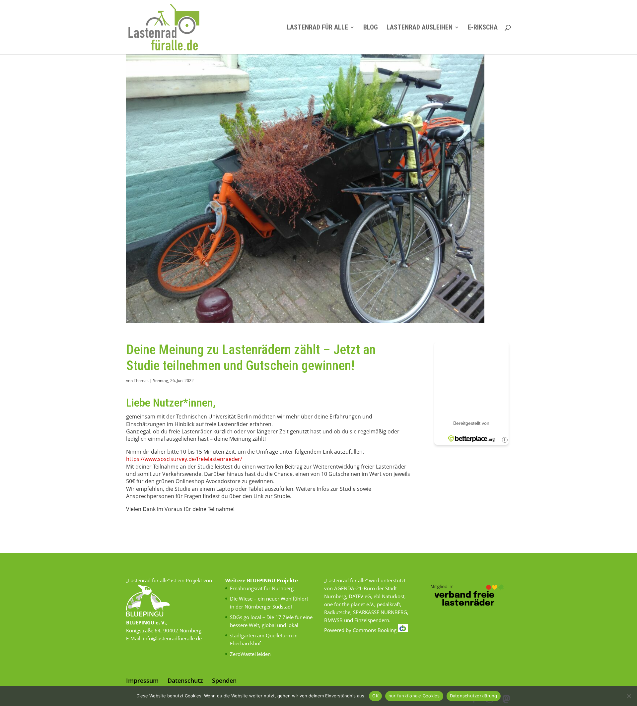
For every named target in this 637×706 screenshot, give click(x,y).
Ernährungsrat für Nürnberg (262, 588)
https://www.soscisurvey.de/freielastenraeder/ (184, 459)
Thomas (141, 380)
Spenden (224, 680)
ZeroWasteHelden (250, 654)
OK (375, 695)
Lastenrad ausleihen (420, 28)
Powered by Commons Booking (361, 630)
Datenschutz (185, 680)
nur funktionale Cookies (414, 695)
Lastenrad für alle (317, 28)
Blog (370, 28)
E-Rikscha (483, 28)
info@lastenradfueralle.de (172, 638)
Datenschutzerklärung (473, 695)
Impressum (142, 680)
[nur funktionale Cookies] (628, 696)
